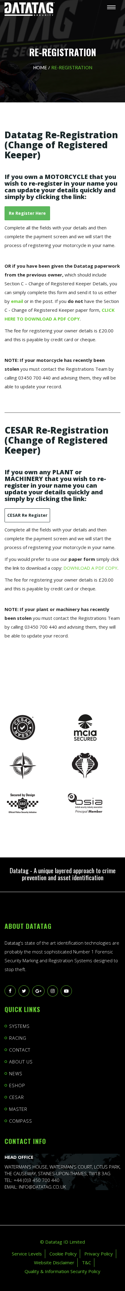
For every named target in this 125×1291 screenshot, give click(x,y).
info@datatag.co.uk (42, 1187)
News (15, 1073)
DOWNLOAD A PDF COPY (90, 568)
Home (40, 67)
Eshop (17, 1085)
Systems (19, 1026)
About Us (21, 1062)
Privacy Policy (98, 1254)
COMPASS (20, 1121)
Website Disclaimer (54, 1262)
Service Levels (27, 1254)
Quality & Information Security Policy (62, 1271)
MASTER (18, 1109)
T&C (86, 1262)
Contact (19, 1050)
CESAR (16, 1097)
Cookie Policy (63, 1254)
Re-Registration (71, 67)
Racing (17, 1038)
